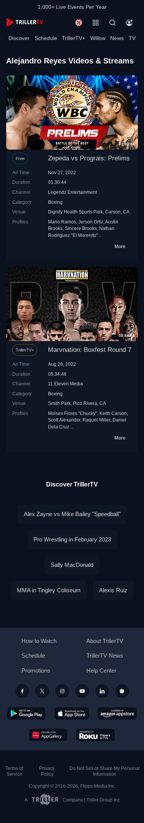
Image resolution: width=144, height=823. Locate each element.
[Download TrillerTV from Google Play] (26, 713)
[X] (42, 691)
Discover (19, 38)
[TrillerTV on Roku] (95, 735)
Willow (98, 38)
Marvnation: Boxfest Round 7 (89, 349)
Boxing (55, 202)
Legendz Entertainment (72, 192)
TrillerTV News (104, 655)
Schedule (46, 38)
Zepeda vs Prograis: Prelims (89, 158)
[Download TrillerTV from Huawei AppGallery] (48, 735)
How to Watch (39, 641)
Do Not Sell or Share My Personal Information (105, 771)
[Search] (112, 22)
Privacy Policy (47, 771)
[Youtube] (82, 691)
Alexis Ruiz (113, 590)
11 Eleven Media (65, 383)
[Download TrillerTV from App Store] (72, 713)
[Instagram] (62, 691)
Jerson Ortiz (90, 221)
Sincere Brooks (81, 228)
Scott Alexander (64, 419)
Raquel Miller (96, 419)
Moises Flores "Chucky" (72, 413)
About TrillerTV (104, 641)
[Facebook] (22, 691)
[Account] (129, 22)
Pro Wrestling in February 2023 (72, 539)
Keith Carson (113, 413)
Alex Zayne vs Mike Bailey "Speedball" (72, 514)
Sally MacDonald (72, 564)
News (117, 38)
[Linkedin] (102, 691)
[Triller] (122, 691)
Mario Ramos (62, 221)
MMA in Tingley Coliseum (49, 590)
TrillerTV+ (73, 38)
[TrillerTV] (24, 22)
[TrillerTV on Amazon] (117, 713)
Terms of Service (14, 771)
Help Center (101, 670)
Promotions (36, 670)
